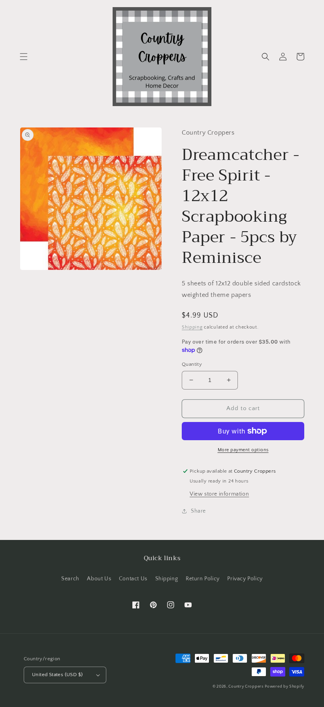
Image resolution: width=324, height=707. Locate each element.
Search (70, 579)
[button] (23, 56)
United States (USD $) (57, 674)
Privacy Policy (244, 579)
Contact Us (133, 579)
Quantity (192, 364)
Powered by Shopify (284, 686)
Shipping (192, 327)
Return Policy (203, 579)
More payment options (243, 449)
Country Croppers (245, 686)
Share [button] (198, 511)
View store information (219, 494)
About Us (99, 579)
